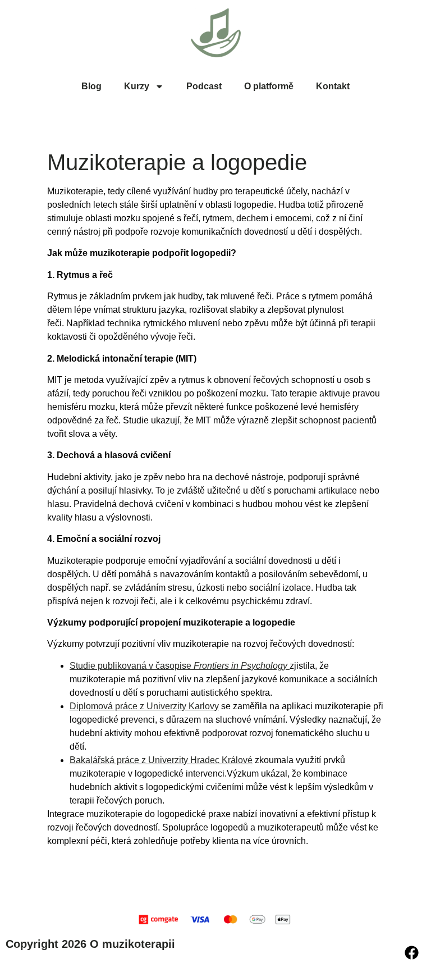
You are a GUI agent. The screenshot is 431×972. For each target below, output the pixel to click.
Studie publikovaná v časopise (178, 665)
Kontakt (333, 86)
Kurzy (136, 86)
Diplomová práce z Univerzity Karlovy (144, 706)
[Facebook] (411, 952)
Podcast (204, 86)
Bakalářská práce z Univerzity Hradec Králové (161, 760)
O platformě (269, 86)
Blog (91, 86)
